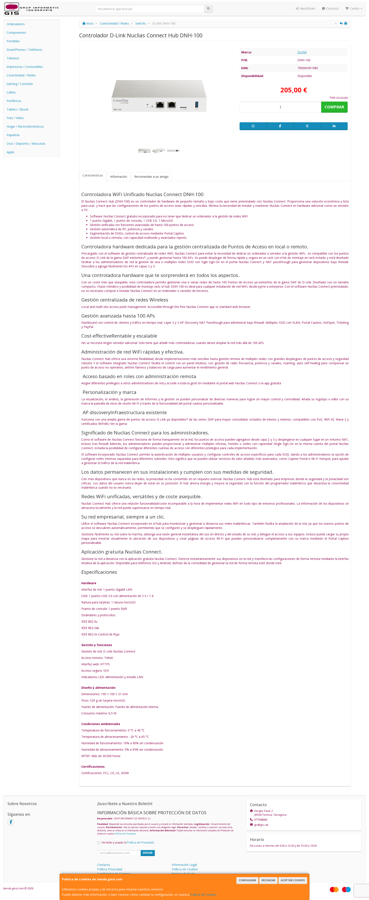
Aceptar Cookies (293, 880)
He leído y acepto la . (128, 842)
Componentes (16, 33)
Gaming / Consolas (20, 84)
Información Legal (184, 865)
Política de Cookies (203, 895)
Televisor (13, 58)
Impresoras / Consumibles (25, 67)
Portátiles (13, 41)
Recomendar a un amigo (151, 177)
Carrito (354, 8)
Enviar (147, 853)
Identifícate (307, 8)
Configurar (247, 880)
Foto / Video (15, 118)
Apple (10, 152)
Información (118, 177)
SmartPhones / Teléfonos (24, 50)
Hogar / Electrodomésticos (25, 126)
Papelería (13, 135)
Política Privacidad (109, 869)
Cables (11, 92)
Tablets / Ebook (17, 109)
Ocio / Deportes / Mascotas (26, 143)
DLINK (302, 52)
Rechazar (268, 880)
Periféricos (14, 101)
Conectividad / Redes (21, 75)
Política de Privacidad (125, 833)
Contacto (332, 8)
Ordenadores (16, 24)
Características (93, 175)
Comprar (334, 106)
